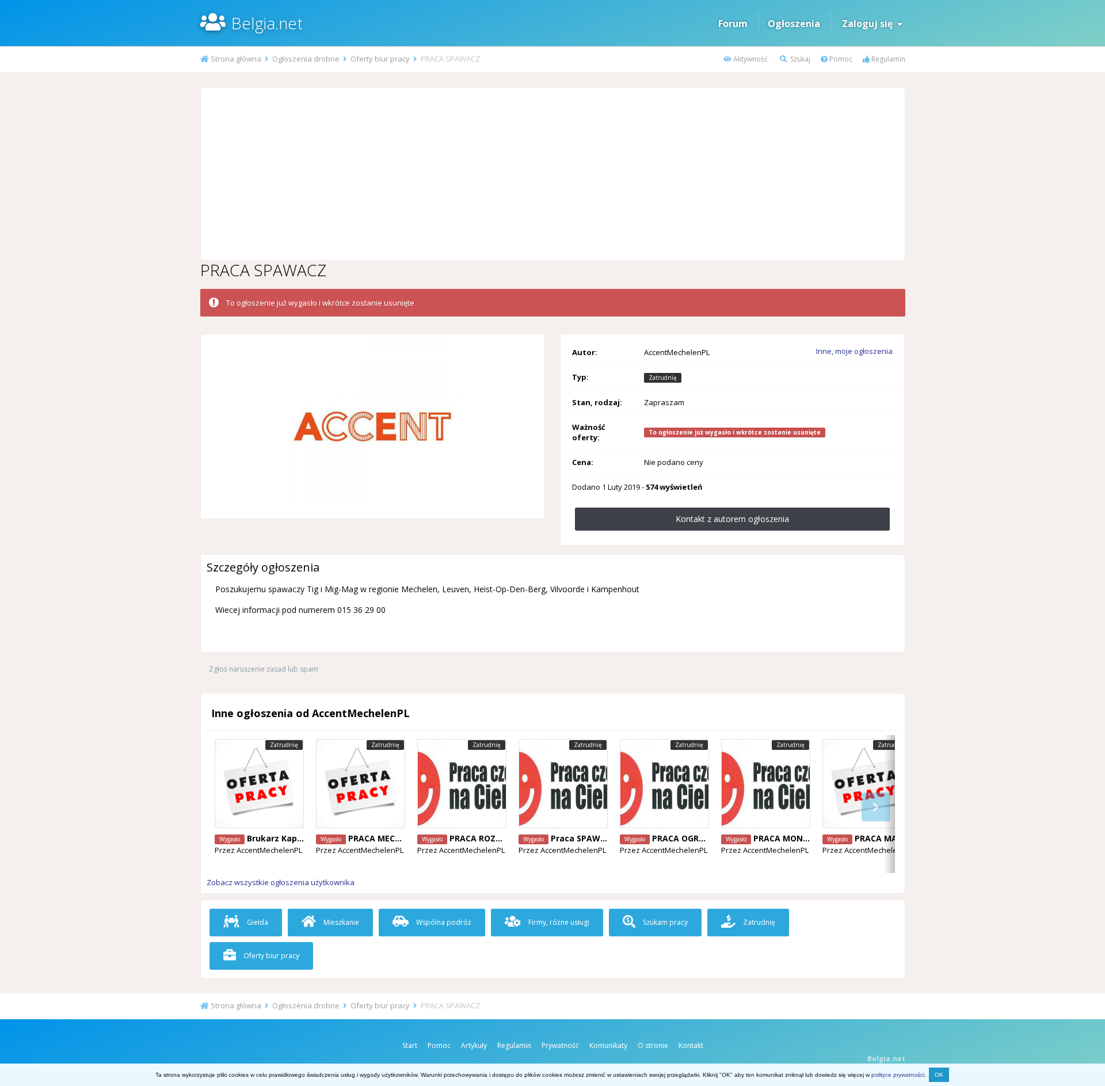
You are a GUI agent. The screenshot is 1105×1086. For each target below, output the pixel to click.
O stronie (653, 1045)
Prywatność (560, 1045)
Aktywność (749, 59)
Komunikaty (608, 1045)
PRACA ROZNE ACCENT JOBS (506, 838)
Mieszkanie (340, 922)
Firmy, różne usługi (558, 922)
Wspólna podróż (442, 922)
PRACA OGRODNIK (688, 838)
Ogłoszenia (794, 23)
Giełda (256, 922)
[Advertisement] (552, 173)
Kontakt (691, 1045)
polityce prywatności (897, 1075)
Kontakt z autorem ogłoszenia (732, 518)
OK (939, 1075)
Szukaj (799, 59)
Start (409, 1045)
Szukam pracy (664, 922)
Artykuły (474, 1045)
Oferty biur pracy (270, 956)
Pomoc (840, 59)
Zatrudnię (758, 922)
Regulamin (887, 59)
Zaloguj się (869, 23)
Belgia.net (267, 23)
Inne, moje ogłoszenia (854, 351)
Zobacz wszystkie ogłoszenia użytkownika (281, 882)
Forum (733, 23)
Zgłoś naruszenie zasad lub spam (263, 669)
